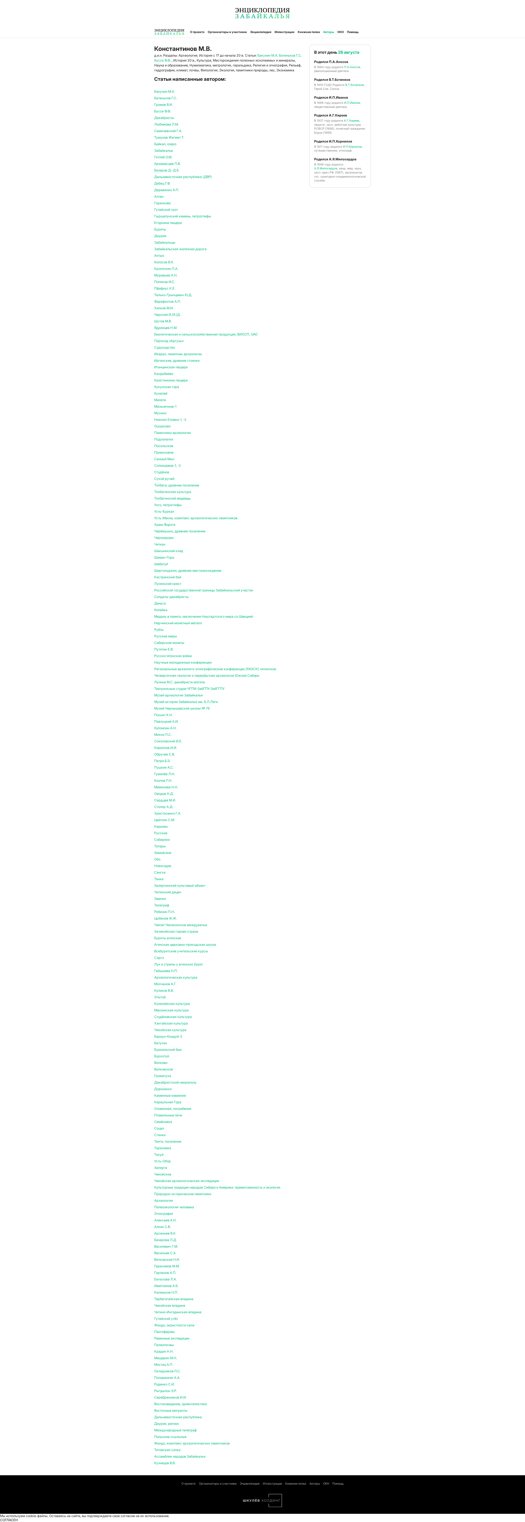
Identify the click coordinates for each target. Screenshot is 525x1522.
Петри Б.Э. (162, 761)
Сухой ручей (164, 479)
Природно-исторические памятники (182, 1194)
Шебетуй (161, 564)
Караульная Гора (167, 1102)
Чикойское (162, 1174)
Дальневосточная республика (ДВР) (183, 177)
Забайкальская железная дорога (180, 249)
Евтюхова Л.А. (165, 1279)
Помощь (353, 32)
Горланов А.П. (165, 1273)
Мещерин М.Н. (165, 1358)
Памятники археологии (172, 433)
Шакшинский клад (168, 551)
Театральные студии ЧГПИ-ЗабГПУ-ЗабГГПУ (189, 689)
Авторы (328, 32)
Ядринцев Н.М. (165, 328)
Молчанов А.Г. (165, 984)
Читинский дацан (167, 892)
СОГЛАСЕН (9, 1520)
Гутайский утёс (166, 1319)
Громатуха (162, 1076)
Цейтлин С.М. (164, 820)
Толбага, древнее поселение (176, 485)
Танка (158, 879)
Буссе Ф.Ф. (163, 60)
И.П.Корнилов (352, 146)
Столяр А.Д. (163, 807)
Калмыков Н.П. (166, 1292)
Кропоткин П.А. (166, 269)
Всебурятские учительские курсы (181, 951)
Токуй (158, 1154)
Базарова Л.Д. (165, 1240)
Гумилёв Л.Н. (164, 774)
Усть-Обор (162, 1161)
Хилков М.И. (163, 308)
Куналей (160, 393)
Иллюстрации (284, 32)
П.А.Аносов (352, 67)
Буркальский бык (168, 1049)
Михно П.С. (163, 734)
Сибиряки (162, 839)
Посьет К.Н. (163, 715)
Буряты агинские (167, 938)
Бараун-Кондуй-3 (168, 1036)
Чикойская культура (170, 1030)
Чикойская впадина (169, 1305)
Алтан (158, 196)
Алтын (159, 255)
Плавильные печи (168, 1115)
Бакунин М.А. (268, 55)
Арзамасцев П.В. (167, 164)
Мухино (160, 413)
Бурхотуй (161, 1056)
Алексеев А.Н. (165, 1220)
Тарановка (162, 1148)
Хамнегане (162, 853)
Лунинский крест (167, 584)
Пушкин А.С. (164, 767)
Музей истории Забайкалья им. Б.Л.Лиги (186, 702)
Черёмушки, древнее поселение (179, 531)
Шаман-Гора (164, 557)
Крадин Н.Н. (163, 1351)
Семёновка (163, 1122)
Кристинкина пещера (171, 380)
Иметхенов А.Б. (166, 1286)
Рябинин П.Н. (164, 912)
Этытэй (160, 997)
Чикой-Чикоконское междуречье (180, 925)
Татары (160, 846)
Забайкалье (163, 150)
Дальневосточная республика (178, 1417)
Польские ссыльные (170, 1437)
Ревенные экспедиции (171, 1338)
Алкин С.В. (162, 1227)
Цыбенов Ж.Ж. (165, 918)
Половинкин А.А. (167, 1378)
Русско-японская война (173, 656)
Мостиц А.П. (163, 1364)
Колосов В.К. (164, 262)
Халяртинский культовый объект (179, 885)
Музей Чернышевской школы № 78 (182, 708)
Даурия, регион (166, 1424)
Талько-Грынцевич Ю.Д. (173, 295)
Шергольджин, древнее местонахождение (187, 570)
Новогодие (162, 866)
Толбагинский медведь (172, 498)
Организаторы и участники (227, 32)
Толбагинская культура (172, 492)
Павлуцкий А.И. (166, 721)
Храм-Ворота (164, 525)
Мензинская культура (171, 1010)
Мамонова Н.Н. (166, 787)
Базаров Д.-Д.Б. (166, 170)
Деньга (160, 603)
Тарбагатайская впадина (173, 1299)
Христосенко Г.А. (167, 813)
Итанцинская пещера (171, 367)
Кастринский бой (167, 577)
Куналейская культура (172, 1004)
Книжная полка (309, 32)
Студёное (161, 472)
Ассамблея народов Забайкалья (179, 1456)
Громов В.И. (163, 105)
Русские (160, 833)
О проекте (197, 32)
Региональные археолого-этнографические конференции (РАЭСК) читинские (215, 669)
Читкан (159, 544)
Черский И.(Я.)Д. (167, 315)
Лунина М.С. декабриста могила (179, 682)
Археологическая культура (175, 977)
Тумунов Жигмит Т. (169, 137)
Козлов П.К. (163, 780)
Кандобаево (163, 374)
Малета (160, 400)
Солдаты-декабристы (171, 597)
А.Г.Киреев (351, 120)
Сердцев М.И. (165, 800)
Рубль (159, 630)
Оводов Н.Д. (164, 794)
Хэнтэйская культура (171, 1023)
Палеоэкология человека (174, 1207)
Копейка (160, 610)
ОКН (340, 32)
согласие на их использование (145, 1516)
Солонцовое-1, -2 (167, 465)
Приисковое (163, 452)
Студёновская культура (173, 1017)
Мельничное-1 (165, 406)
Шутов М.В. (163, 321)
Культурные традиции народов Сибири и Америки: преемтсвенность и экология (217, 1187)
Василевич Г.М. (166, 1246)
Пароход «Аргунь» (169, 341)
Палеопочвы (164, 1345)
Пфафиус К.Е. (164, 288)
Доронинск (163, 1089)
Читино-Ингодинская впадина (177, 1312)
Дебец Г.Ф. (162, 183)
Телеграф (161, 905)
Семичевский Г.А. (168, 131)
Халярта (160, 1168)
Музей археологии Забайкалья (178, 695)
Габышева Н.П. (166, 971)
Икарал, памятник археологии (178, 354)
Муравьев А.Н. (165, 275)
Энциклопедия (260, 32)
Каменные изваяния (170, 1095)
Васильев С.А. (165, 1253)
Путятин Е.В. (163, 649)
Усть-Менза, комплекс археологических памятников (195, 518)
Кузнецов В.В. (165, 1463)
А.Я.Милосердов (325, 168)
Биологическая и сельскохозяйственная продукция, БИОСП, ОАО (206, 334)
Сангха (159, 872)
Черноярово (163, 538)
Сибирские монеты (169, 643)
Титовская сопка (167, 1450)
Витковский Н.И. (167, 1259)
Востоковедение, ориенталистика (180, 1404)
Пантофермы (164, 1332)
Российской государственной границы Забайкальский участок (203, 590)
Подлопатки (163, 439)
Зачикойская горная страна (176, 931)
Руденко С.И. (164, 1384)
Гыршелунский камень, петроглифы (182, 216)
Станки (159, 1135)
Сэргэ (159, 958)
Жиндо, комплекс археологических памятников (192, 1443)
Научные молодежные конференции (183, 662)
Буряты (160, 229)
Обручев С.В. (164, 754)
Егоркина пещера (168, 223)
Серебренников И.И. (170, 1397)
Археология (163, 1200)
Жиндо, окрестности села (174, 1325)
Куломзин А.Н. (165, 728)
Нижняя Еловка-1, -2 (170, 420)
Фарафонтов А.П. (167, 301)
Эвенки (160, 899)
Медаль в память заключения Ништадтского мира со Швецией (203, 616)
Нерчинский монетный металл (178, 623)
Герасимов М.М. (167, 1266)
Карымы (161, 826)
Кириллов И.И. (165, 748)
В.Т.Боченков (354, 85)
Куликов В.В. (164, 990)
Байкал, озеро (165, 144)
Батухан (160, 1043)
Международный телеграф (175, 1430)
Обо (157, 859)
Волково (160, 1063)
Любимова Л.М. (166, 124)
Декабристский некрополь (175, 1082)
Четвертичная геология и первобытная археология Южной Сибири (206, 675)
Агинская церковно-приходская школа (185, 944)
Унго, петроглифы (168, 505)
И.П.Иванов (352, 102)
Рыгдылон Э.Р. (165, 1391)
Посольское (163, 446)
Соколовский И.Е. (168, 741)
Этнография (163, 1214)
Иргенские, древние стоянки (177, 360)
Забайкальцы (164, 242)
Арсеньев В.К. (165, 1233)
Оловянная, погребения (172, 1109)
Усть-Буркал (164, 511)
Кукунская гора (166, 387)
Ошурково (162, 426)
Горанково (162, 203)
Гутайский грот (166, 210)
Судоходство (164, 347)
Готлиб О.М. (163, 157)
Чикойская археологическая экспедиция (186, 1181)
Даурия (160, 236)
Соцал (159, 1128)
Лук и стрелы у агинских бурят (178, 964)
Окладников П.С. (167, 1371)
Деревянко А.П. (166, 190)
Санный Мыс (164, 459)
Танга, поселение (167, 1141)
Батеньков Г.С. (290, 55)
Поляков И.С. (164, 282)
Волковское (163, 1069)
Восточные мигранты (170, 1410)
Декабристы (164, 118)
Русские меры (165, 636)
